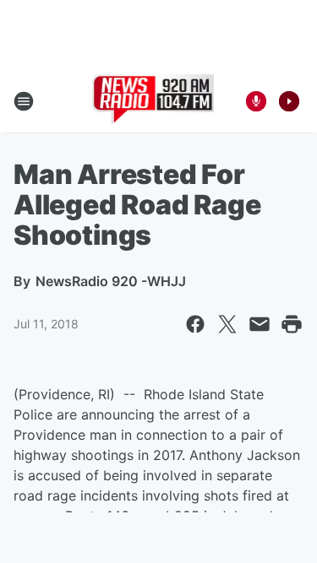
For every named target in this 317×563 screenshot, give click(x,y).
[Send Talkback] (256, 101)
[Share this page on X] (227, 324)
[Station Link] (153, 101)
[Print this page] (291, 324)
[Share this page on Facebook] (195, 324)
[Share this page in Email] (259, 324)
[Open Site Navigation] (24, 101)
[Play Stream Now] (289, 101)
